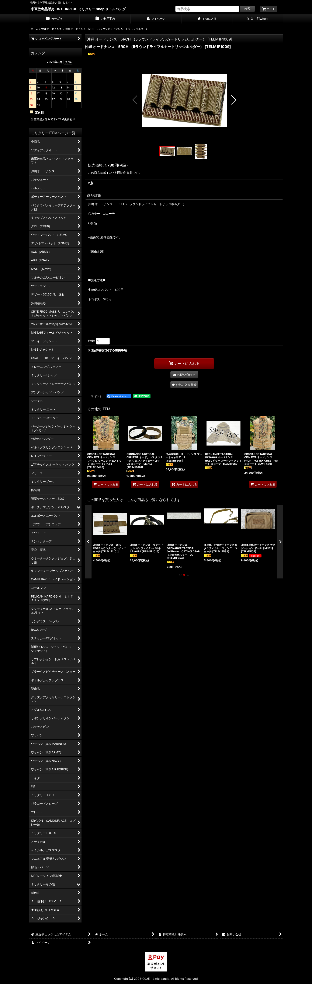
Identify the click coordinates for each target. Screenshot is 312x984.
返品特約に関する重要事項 (109, 350)
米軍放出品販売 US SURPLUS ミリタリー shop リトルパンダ (78, 9)
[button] (135, 100)
